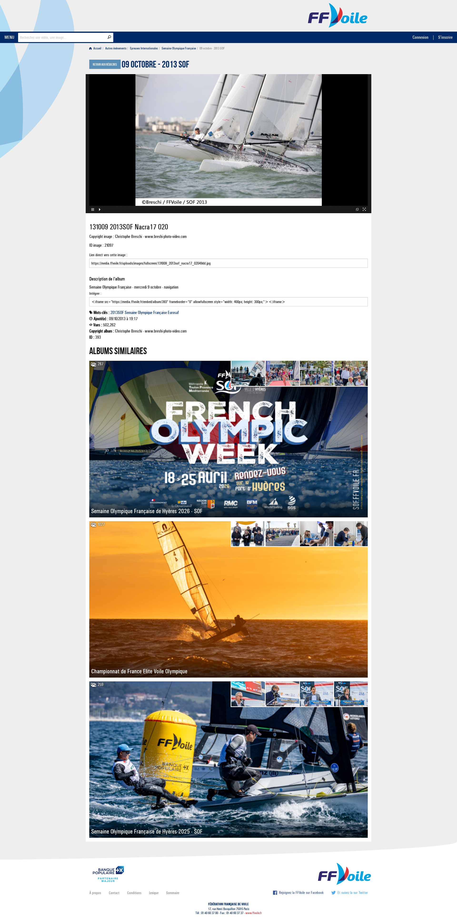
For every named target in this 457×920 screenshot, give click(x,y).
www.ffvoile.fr (253, 913)
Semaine (131, 312)
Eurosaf (173, 312)
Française (160, 312)
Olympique (145, 312)
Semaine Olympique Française (179, 48)
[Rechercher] (109, 37)
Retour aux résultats (105, 64)
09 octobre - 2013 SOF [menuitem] (212, 48)
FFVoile (338, 15)
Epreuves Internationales (144, 48)
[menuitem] (96, 48)
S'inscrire (445, 37)
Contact (114, 893)
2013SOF (117, 312)
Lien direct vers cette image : (108, 255)
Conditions (134, 893)
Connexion (420, 37)
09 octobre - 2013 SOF (155, 65)
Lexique (154, 893)
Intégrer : (95, 293)
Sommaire (172, 893)
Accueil (97, 48)
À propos (95, 893)
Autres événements (115, 48)
